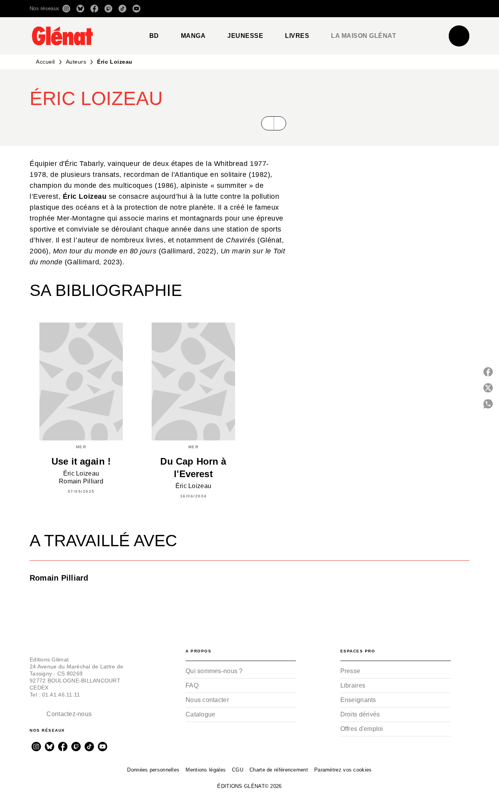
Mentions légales (206, 770)
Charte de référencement (279, 770)
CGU (237, 770)
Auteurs (76, 62)
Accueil (45, 62)
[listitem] (66, 9)
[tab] (154, 36)
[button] (359, 9)
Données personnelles (153, 770)
